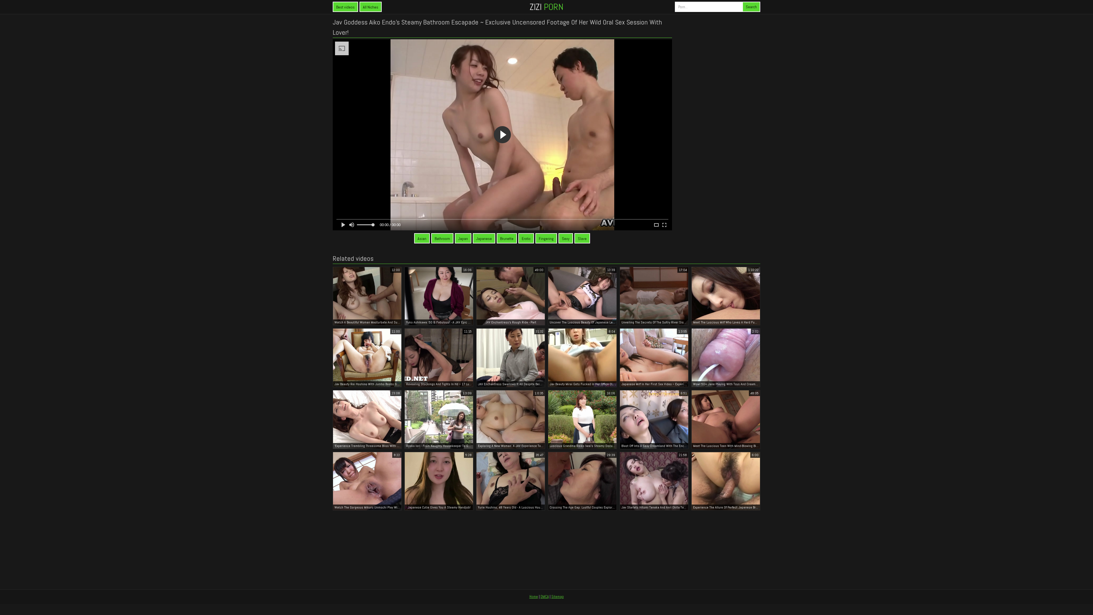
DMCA (545, 596)
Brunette (506, 238)
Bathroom (442, 238)
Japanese (484, 238)
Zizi (546, 7)
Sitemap (557, 596)
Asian (422, 238)
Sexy (566, 238)
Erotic (526, 238)
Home (533, 596)
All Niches (370, 7)
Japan (463, 238)
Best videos (345, 7)
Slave (582, 238)
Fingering (546, 238)
